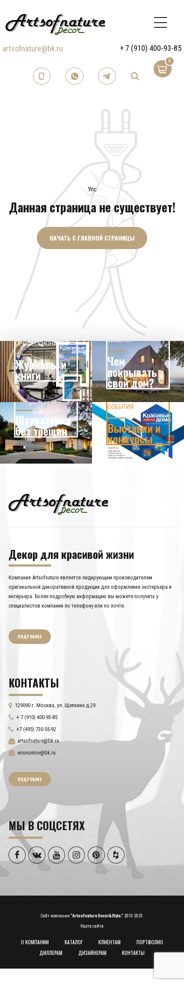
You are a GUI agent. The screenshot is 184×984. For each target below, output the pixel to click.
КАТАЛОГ (74, 942)
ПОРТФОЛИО (150, 942)
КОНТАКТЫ (133, 952)
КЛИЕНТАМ (109, 942)
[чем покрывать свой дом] (138, 371)
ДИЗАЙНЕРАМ (92, 952)
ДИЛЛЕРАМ (50, 952)
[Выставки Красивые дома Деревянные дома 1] (138, 433)
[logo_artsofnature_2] (58, 503)
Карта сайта (92, 926)
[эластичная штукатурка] (46, 433)
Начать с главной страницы (92, 237)
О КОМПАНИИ (35, 942)
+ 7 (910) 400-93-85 (150, 48)
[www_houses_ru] (46, 371)
